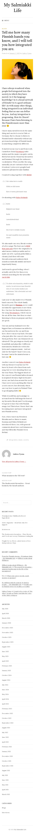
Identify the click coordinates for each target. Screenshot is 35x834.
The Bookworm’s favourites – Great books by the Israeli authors (16, 484)
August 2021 (6, 770)
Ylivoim (12, 313)
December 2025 (7, 628)
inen (18, 313)
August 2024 (6, 680)
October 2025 (6, 637)
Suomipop (20, 152)
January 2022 (6, 751)
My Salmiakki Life (17, 7)
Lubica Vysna (6, 591)
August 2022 (6, 728)
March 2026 (6, 618)
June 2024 (5, 690)
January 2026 (6, 623)
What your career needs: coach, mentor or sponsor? (15, 577)
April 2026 (5, 613)
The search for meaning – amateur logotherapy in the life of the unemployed (17, 569)
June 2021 (5, 780)
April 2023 (5, 704)
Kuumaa (19, 305)
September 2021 (7, 766)
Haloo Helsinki (21, 197)
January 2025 (6, 670)
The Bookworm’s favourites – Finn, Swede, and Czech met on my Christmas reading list (17, 535)
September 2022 (7, 723)
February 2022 (7, 747)
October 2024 (6, 675)
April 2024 (5, 699)
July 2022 (5, 732)
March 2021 (6, 794)
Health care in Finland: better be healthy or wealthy (17, 585)
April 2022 (5, 742)
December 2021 (7, 756)
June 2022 (5, 737)
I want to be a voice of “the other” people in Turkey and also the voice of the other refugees (17, 593)
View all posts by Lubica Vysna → (14, 461)
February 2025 (7, 666)
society (26, 440)
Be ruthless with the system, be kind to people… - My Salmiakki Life (15, 584)
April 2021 (5, 790)
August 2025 (6, 647)
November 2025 (7, 632)
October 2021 (6, 761)
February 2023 (7, 709)
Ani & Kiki (6, 277)
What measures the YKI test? (13, 476)
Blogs (4, 29)
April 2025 (5, 661)
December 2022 (7, 713)
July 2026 (5, 609)
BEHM (29, 175)
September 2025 (7, 642)
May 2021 (5, 785)
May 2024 (5, 694)
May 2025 (5, 656)
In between (6, 529)
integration (13, 440)
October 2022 (6, 718)
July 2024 (5, 685)
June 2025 (5, 651)
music (20, 440)
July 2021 (5, 775)
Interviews (5, 812)
